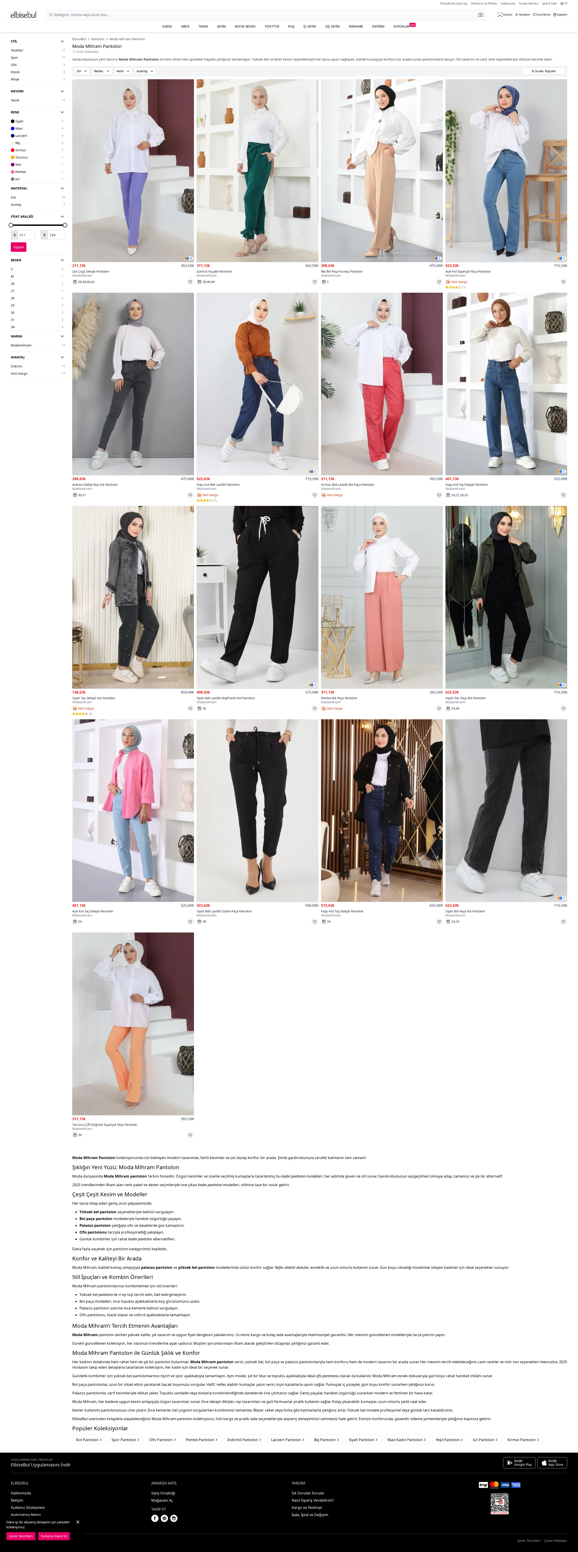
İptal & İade (549, 3)
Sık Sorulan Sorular (308, 1493)
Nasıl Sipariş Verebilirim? (313, 1500)
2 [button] (439, 258)
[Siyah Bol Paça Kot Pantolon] (506, 810)
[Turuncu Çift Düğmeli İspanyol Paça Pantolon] (133, 1024)
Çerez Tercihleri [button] (529, 1540)
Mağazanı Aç (162, 1500)
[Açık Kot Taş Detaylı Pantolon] (133, 810)
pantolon (120, 1248)
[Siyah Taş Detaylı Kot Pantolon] (133, 597)
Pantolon (98, 39)
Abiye (185, 26)
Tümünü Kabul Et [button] (54, 1536)
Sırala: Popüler (545, 71)
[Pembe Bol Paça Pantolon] (382, 597)
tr (565, 3)
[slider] (11, 225)
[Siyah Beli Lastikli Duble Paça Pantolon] (257, 810)
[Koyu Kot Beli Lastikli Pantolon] (257, 384)
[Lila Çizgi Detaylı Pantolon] (133, 170)
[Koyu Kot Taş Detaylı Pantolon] (506, 384)
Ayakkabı (356, 26)
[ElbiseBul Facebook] (154, 1518)
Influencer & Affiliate (484, 3)
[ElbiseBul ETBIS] (500, 1503)
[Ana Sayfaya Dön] (23, 15)
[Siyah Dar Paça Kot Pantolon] (506, 597)
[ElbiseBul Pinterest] (164, 1518)
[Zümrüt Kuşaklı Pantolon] (257, 170)
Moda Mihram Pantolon (127, 39)
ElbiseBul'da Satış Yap (453, 3)
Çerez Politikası (555, 1540)
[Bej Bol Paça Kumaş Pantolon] (382, 170)
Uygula (18, 247)
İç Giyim (309, 26)
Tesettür (272, 26)
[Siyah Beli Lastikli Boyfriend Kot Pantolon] (257, 597)
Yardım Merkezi (528, 3)
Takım (203, 26)
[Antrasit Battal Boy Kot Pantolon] (133, 384)
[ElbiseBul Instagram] (173, 1518)
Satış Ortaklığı (163, 1493)
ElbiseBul (79, 39)
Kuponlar (404, 25)
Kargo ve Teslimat (307, 1507)
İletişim (17, 1500)
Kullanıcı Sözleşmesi (28, 1507)
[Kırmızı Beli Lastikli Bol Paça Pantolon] (382, 384)
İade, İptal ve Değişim (310, 1514)
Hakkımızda (508, 3)
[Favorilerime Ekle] (190, 281)
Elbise (167, 26)
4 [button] (191, 258)
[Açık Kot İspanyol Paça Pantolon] (506, 170)
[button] (482, 14)
